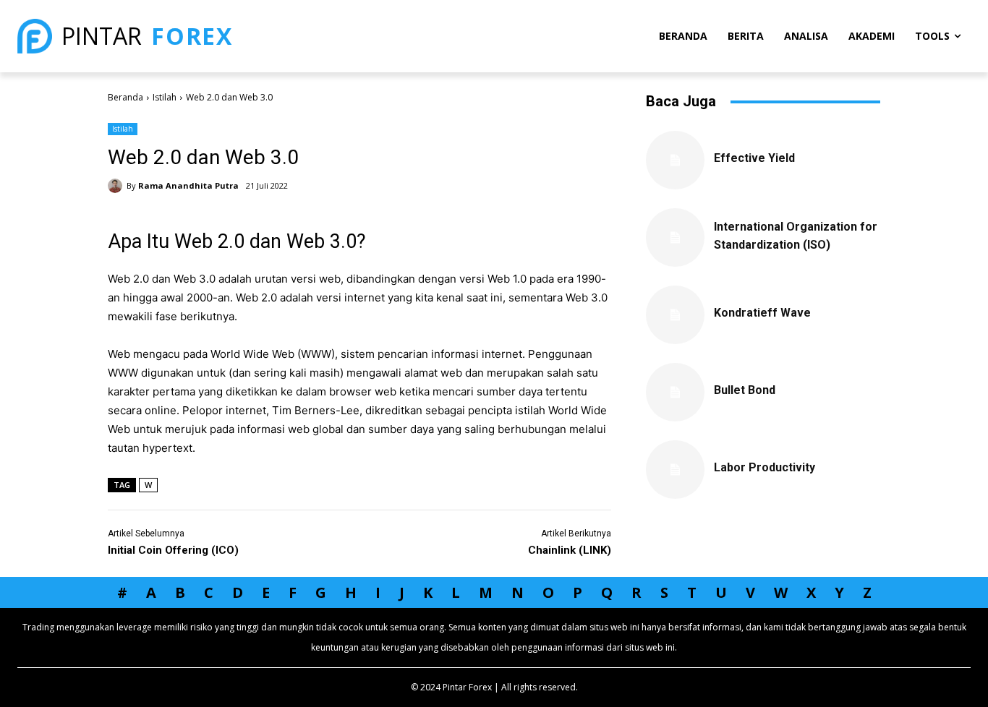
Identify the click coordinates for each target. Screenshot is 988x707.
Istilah (164, 97)
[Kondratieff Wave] (675, 315)
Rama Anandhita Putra (188, 185)
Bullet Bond (744, 390)
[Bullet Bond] (675, 392)
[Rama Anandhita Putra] (117, 186)
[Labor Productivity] (675, 469)
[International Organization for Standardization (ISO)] (675, 237)
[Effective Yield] (675, 160)
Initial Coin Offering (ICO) (173, 550)
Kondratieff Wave (762, 313)
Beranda (125, 97)
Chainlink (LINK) (569, 550)
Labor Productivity (764, 467)
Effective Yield (754, 158)
